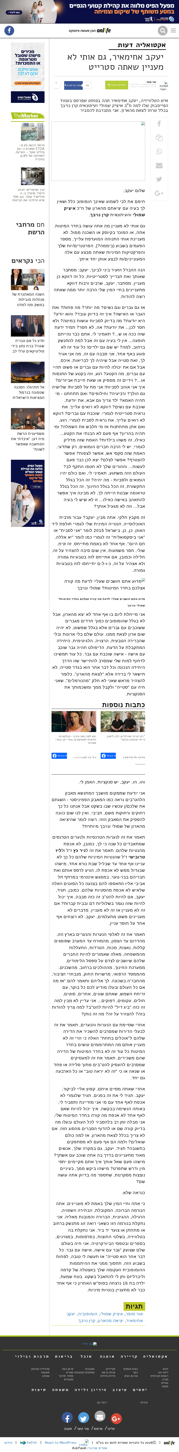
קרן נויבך (86, 1320)
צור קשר (83, 1428)
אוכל (87, 1356)
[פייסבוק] (67, 1420)
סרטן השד (67, 1369)
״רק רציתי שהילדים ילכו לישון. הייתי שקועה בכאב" (126, 738)
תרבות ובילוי (32, 1356)
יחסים (140, 1389)
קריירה (129, 1356)
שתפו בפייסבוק (74, 85)
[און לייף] (89, 1343)
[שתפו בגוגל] (159, 194)
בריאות (64, 1356)
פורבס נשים (131, 1376)
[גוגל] (116, 1420)
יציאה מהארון (111, 1320)
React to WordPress (61, 1442)
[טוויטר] (83, 1420)
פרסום (98, 1428)
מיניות (144, 1402)
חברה (165, 1379)
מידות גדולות (107, 1376)
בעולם (164, 1383)
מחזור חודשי (66, 1376)
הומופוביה (88, 1314)
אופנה (107, 1356)
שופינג (46, 1376)
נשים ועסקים (131, 1369)
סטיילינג (110, 1369)
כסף (135, 1372)
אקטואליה (151, 44)
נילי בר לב (90, 757)
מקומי (165, 1386)
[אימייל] (99, 1417)
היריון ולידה (91, 1389)
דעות (125, 44)
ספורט (69, 1372)
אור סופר (134, 1314)
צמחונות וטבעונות (84, 1372)
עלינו (111, 1428)
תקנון (68, 1428)
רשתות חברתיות (159, 1376)
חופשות (45, 1372)
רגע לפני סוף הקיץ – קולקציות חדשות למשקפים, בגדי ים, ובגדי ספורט (75, 739)
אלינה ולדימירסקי (134, 757)
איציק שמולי (111, 1314)
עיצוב (119, 1389)
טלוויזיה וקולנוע (40, 1369)
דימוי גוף (163, 1372)
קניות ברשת (108, 1372)
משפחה (60, 1389)
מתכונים (90, 1369)
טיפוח (39, 1389)
